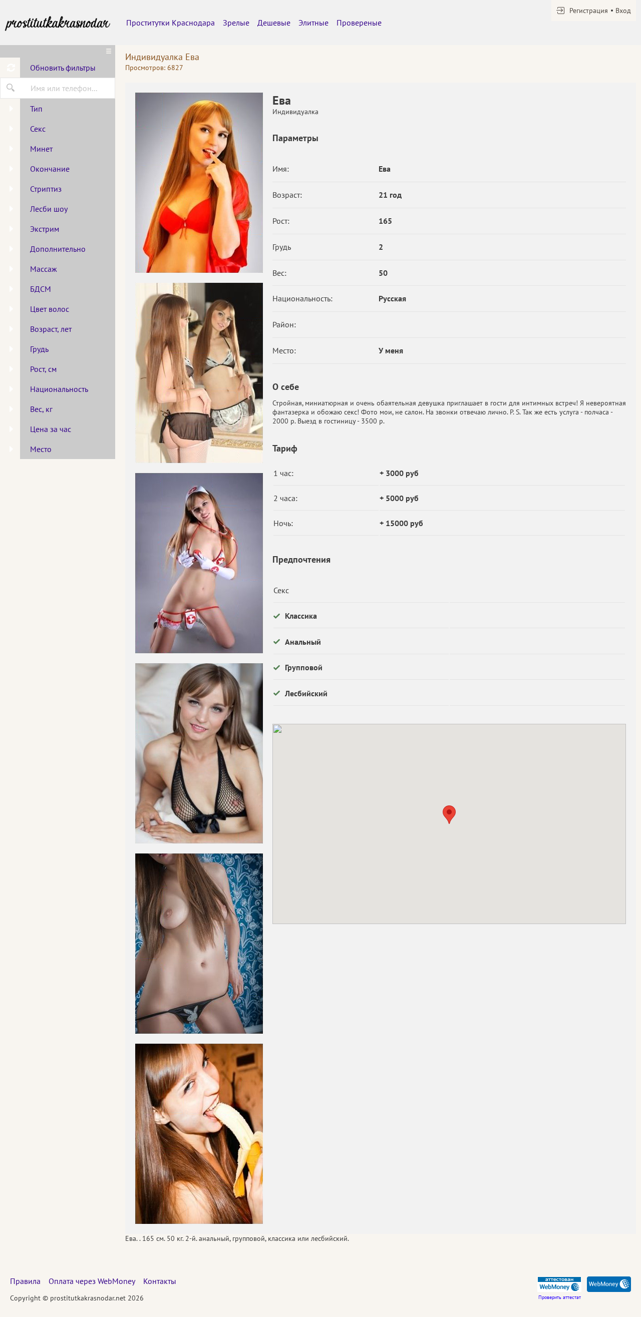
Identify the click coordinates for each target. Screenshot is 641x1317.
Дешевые (273, 23)
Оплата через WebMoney (92, 1281)
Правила (25, 1281)
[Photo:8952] (198, 1134)
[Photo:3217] (198, 373)
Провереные (359, 23)
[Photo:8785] (198, 943)
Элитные (313, 23)
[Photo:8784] (198, 753)
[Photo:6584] (198, 183)
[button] (449, 814)
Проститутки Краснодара (170, 23)
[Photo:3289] (198, 563)
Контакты (159, 1281)
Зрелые (236, 23)
